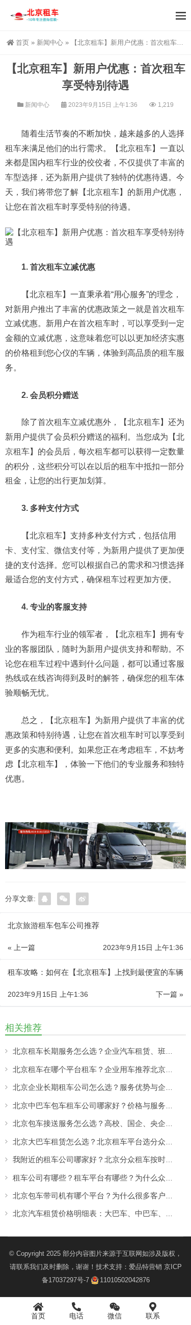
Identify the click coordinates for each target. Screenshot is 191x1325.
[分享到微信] (63, 898)
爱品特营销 (145, 1267)
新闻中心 (50, 42)
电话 (76, 1316)
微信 (114, 1316)
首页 (22, 42)
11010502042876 (125, 1280)
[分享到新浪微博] (82, 898)
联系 (153, 1316)
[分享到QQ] (44, 898)
